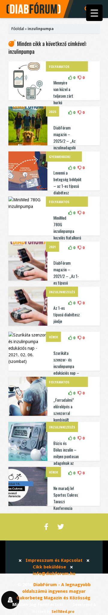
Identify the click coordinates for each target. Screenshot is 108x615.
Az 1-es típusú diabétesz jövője (66, 314)
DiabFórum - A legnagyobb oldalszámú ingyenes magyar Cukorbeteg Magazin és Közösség (53, 591)
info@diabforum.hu (54, 573)
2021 (52, 247)
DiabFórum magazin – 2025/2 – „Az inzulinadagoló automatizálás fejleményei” (64, 144)
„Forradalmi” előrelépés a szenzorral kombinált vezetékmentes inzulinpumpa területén (65, 420)
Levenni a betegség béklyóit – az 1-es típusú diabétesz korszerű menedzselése (67, 189)
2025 (52, 112)
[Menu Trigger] (94, 13)
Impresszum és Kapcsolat (54, 560)
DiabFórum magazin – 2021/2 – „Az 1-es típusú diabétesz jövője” (66, 276)
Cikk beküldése (49, 567)
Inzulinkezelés (62, 292)
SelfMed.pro (63, 612)
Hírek (53, 337)
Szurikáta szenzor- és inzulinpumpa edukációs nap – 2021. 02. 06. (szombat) (66, 369)
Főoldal (17, 28)
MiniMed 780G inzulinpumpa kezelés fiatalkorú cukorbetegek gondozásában (67, 234)
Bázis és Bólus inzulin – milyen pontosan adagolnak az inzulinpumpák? (66, 456)
